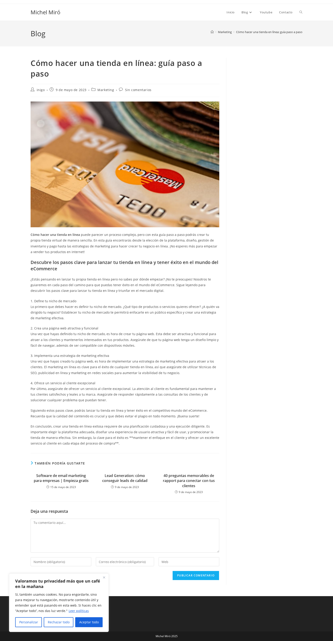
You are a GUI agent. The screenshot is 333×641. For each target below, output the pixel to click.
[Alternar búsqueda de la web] (301, 12)
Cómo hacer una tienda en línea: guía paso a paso (269, 32)
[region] (59, 602)
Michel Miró (45, 12)
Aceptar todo (89, 622)
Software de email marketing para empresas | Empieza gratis (61, 478)
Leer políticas (79, 611)
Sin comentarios (138, 90)
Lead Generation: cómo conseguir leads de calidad (124, 478)
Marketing (105, 90)
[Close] (104, 577)
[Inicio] (212, 32)
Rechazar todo (59, 622)
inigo (41, 90)
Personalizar (28, 622)
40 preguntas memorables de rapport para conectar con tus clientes (189, 480)
